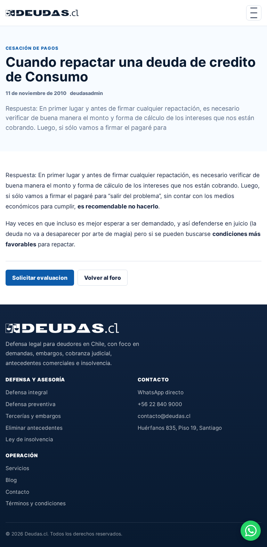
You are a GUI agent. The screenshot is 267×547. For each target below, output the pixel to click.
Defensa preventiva (31, 404)
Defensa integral (27, 392)
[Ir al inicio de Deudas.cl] (62, 328)
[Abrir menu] (253, 13)
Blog (11, 480)
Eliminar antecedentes (34, 428)
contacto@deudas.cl (164, 416)
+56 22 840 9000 (160, 404)
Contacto (17, 492)
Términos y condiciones (36, 503)
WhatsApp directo (161, 392)
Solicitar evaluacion (39, 277)
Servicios (17, 468)
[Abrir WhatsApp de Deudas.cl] (251, 531)
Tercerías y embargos (33, 416)
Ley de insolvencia (29, 439)
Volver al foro (102, 277)
